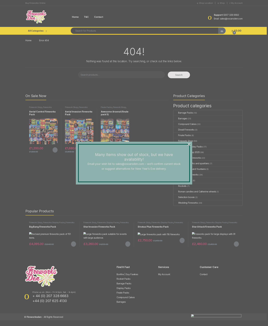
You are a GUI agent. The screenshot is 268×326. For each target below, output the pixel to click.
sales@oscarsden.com (130, 163)
